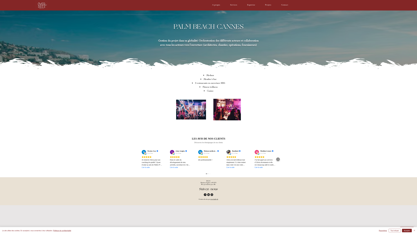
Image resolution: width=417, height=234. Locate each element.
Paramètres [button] (383, 230)
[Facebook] (205, 194)
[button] (216, 4)
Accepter (407, 230)
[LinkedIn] (208, 194)
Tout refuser (395, 230)
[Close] (414, 230)
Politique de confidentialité (62, 230)
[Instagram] (212, 194)
